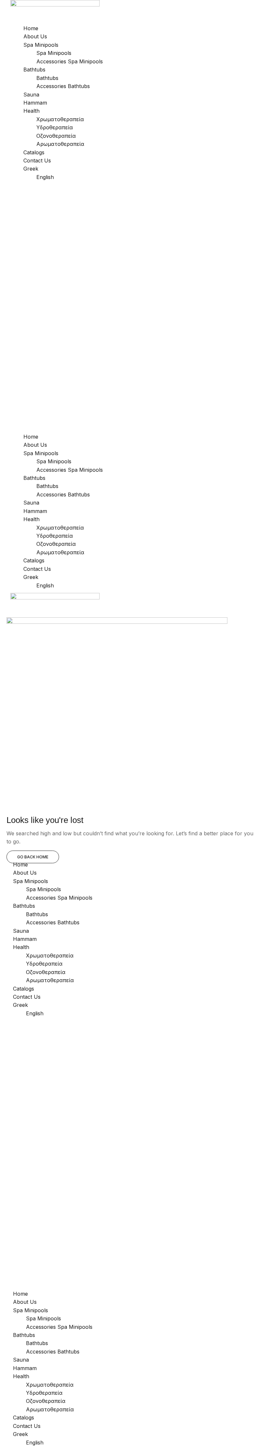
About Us (35, 36)
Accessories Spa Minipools (69, 61)
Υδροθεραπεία (54, 127)
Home (30, 28)
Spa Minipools (40, 45)
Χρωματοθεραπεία (60, 119)
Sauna (31, 94)
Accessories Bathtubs (63, 86)
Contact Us (37, 160)
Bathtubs (34, 69)
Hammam (35, 102)
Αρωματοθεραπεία (60, 144)
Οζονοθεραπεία (56, 136)
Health (31, 111)
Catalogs (33, 152)
